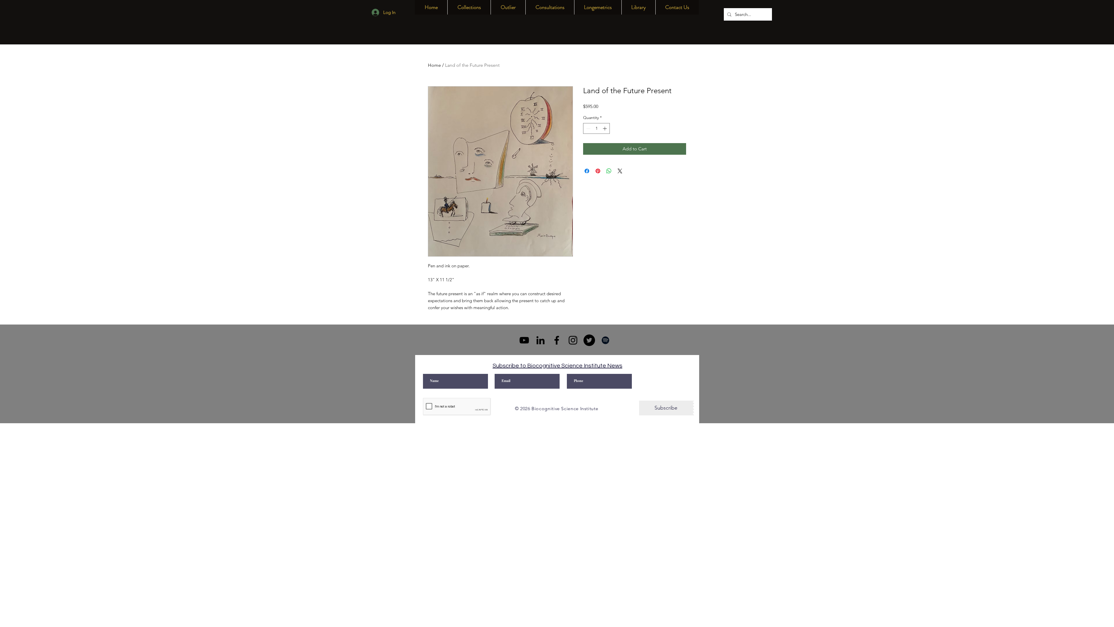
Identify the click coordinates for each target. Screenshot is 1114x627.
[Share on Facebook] (586, 170)
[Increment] (605, 128)
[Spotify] (605, 340)
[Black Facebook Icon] (557, 340)
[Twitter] (589, 340)
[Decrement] (587, 128)
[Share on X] (619, 170)
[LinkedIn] (540, 340)
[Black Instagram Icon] (573, 340)
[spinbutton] (596, 128)
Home (434, 65)
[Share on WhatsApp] (608, 170)
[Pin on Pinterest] (597, 170)
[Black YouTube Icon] (524, 340)
